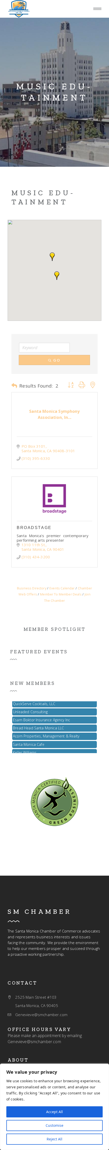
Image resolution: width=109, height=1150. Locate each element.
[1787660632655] (19, 9)
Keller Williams (25, 750)
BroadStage (34, 527)
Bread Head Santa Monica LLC (38, 725)
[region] (54, 1107)
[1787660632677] (54, 801)
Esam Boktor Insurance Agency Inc (41, 717)
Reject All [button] (54, 1139)
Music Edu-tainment (54, 92)
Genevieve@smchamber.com (34, 1041)
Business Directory (31, 588)
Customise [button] (54, 1125)
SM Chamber (39, 911)
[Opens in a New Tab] (54, 499)
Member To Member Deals (61, 594)
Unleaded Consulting (30, 709)
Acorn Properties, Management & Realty (46, 733)
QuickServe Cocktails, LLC (34, 701)
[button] (97, 9)
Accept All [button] (54, 1111)
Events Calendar (62, 588)
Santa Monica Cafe (28, 741)
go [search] (56, 360)
